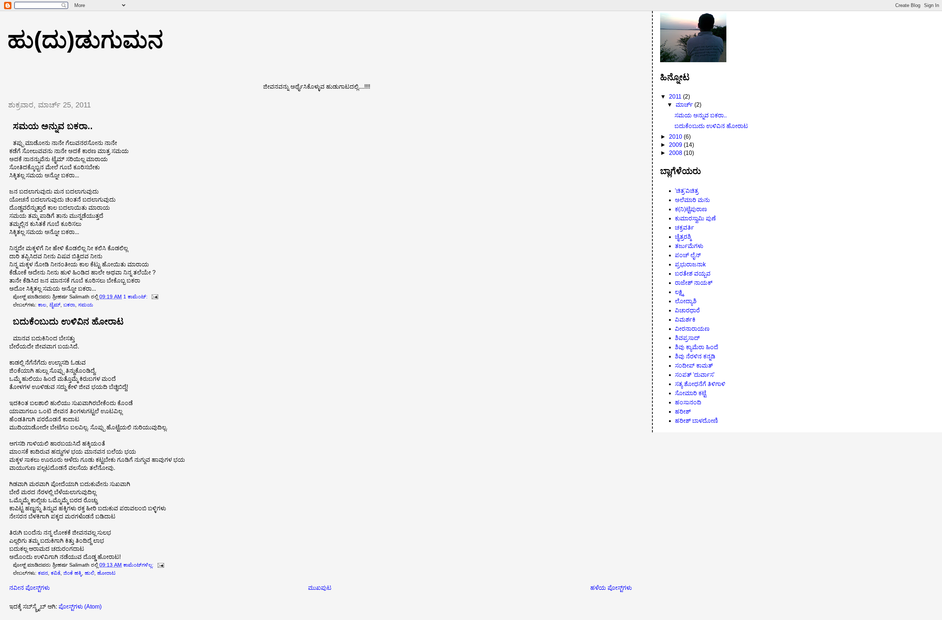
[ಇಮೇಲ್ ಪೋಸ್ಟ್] (154, 297)
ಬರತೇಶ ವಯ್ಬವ (693, 273)
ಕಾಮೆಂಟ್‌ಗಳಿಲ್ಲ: (139, 565)
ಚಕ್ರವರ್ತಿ (684, 227)
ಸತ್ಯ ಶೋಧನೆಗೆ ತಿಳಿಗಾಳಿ (700, 384)
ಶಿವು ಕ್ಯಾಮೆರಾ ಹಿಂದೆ (696, 347)
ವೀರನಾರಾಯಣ (692, 329)
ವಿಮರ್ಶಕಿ (685, 319)
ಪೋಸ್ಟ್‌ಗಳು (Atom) (80, 606)
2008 (676, 153)
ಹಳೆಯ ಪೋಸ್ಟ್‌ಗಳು (611, 588)
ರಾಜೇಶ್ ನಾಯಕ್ (693, 283)
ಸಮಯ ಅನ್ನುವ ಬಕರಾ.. (53, 126)
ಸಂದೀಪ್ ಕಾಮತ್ (694, 365)
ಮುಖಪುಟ (320, 588)
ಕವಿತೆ (55, 573)
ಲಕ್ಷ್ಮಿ (679, 292)
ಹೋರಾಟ (106, 573)
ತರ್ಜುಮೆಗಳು (689, 246)
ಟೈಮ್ (54, 305)
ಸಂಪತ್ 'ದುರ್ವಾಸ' (695, 375)
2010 (676, 137)
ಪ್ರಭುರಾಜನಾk (690, 264)
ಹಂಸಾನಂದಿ (688, 402)
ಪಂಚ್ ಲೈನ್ (688, 255)
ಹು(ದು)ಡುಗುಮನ (85, 40)
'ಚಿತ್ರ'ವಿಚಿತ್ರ (686, 191)
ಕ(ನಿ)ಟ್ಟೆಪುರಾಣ (691, 209)
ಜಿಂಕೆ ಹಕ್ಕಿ (72, 573)
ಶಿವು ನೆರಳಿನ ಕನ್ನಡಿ (695, 356)
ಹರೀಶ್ (683, 411)
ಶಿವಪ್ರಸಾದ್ (687, 338)
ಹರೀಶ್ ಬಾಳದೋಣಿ (696, 421)
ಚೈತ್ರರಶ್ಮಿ (683, 237)
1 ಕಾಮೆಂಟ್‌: (136, 297)
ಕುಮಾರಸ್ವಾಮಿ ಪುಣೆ (695, 218)
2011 (676, 96)
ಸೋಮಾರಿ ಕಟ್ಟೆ (690, 393)
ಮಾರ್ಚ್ (685, 105)
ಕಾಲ (42, 305)
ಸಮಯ (85, 305)
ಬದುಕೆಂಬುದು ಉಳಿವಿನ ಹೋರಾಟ (68, 321)
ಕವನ (43, 573)
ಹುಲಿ (89, 573)
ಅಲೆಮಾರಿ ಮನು (692, 200)
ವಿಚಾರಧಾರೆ (687, 310)
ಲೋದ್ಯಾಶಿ (686, 301)
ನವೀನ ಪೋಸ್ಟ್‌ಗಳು (29, 588)
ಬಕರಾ (69, 305)
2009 (676, 145)
